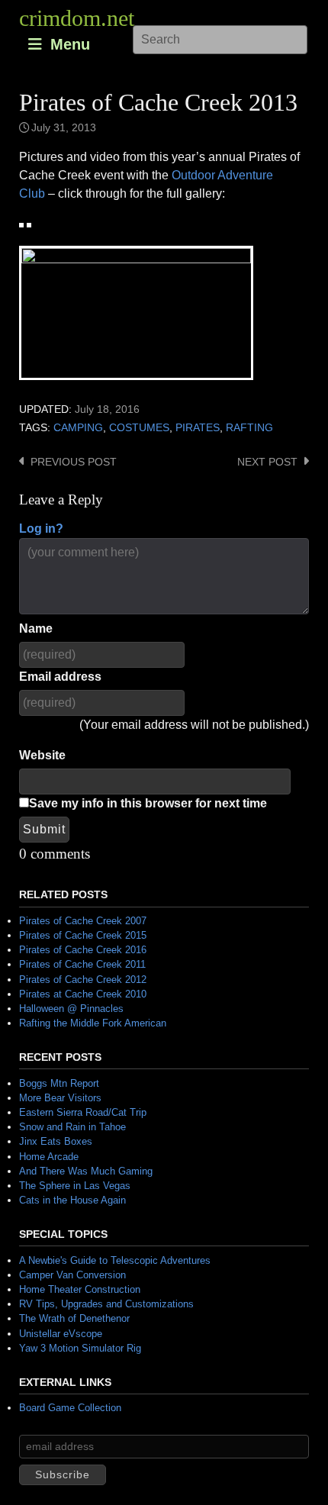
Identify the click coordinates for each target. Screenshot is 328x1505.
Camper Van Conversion (72, 1275)
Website (42, 755)
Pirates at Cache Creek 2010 (82, 994)
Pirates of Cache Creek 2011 (82, 964)
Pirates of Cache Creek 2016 (82, 950)
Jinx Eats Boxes (55, 1141)
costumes (139, 427)
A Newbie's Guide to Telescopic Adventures (115, 1260)
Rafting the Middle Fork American (92, 1023)
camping (78, 427)
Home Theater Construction (79, 1289)
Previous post (74, 462)
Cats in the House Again (72, 1200)
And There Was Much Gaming (86, 1171)
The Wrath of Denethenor (74, 1318)
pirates (197, 427)
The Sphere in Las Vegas (74, 1185)
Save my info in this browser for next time (148, 803)
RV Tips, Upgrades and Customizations (106, 1304)
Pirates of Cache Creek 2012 (82, 979)
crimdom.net (76, 18)
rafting (249, 427)
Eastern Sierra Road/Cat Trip (82, 1112)
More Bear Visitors (60, 1098)
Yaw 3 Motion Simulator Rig (80, 1348)
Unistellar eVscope (60, 1333)
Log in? (41, 528)
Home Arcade (49, 1156)
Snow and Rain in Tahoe (72, 1127)
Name (36, 628)
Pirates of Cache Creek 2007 (82, 921)
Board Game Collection (70, 1407)
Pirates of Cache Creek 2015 (82, 935)
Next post (267, 462)
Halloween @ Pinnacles (71, 1008)
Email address (60, 676)
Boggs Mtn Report (59, 1083)
